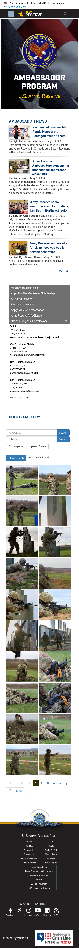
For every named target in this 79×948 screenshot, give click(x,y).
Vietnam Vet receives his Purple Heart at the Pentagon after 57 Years (49, 131)
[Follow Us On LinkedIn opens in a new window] (47, 911)
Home (29, 842)
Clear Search (16, 458)
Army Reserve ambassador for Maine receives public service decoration (49, 247)
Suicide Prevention (39, 884)
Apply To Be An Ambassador (27, 310)
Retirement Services (39, 875)
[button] (17, 7)
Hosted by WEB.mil (16, 938)
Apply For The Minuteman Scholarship (33, 293)
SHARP (39, 879)
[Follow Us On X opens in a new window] (19, 911)
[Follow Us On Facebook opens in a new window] (10, 911)
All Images (14, 446)
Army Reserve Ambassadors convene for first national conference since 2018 (50, 167)
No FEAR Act (51, 850)
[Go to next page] (66, 783)
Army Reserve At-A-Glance (26, 315)
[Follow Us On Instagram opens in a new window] (28, 911)
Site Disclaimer (29, 863)
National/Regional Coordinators (29, 321)
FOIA (51, 842)
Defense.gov (51, 863)
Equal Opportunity (39, 867)
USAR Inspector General (39, 888)
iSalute (51, 846)
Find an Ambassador (23, 304)
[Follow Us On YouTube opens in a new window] (37, 911)
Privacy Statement (29, 858)
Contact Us (29, 854)
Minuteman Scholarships (25, 287)
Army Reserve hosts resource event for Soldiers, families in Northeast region (49, 206)
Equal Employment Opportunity (39, 871)
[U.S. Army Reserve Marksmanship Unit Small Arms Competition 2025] (22, 480)
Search (63, 432)
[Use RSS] (56, 911)
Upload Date (37, 446)
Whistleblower (51, 854)
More (62, 270)
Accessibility (29, 850)
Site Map (29, 846)
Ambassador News (22, 298)
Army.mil (51, 858)
